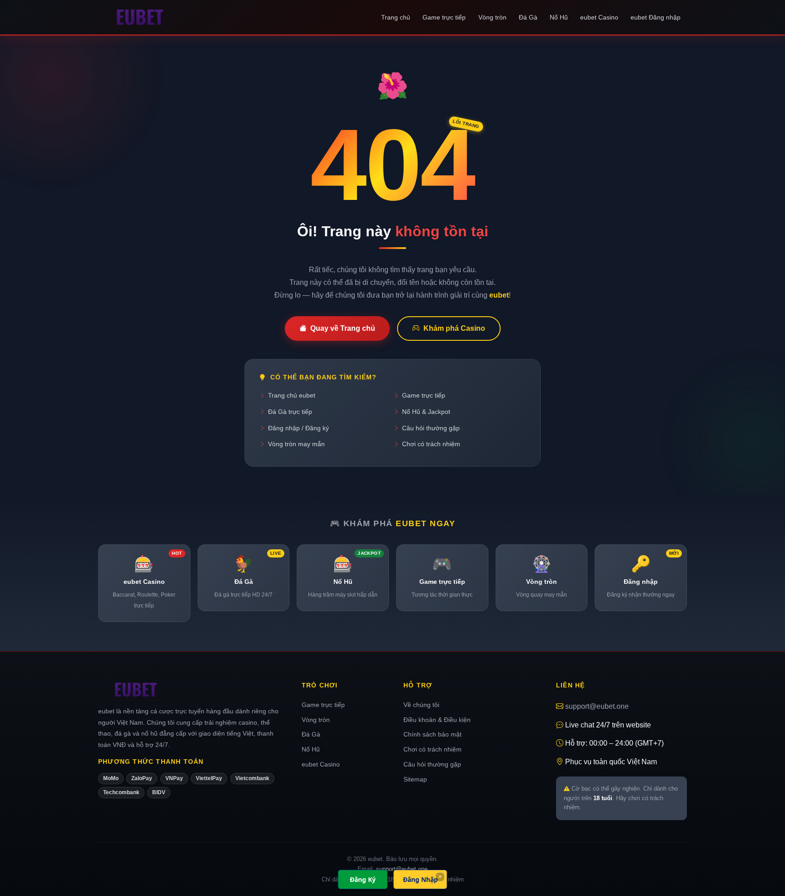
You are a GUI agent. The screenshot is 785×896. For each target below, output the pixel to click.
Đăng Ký (363, 879)
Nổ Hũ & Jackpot (426, 411)
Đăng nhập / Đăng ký (298, 428)
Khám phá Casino (454, 328)
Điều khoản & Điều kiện (437, 719)
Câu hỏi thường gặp (431, 428)
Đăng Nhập (420, 879)
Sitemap (415, 779)
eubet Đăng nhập (656, 17)
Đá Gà (528, 17)
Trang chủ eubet (291, 395)
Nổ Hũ (559, 17)
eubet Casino (599, 17)
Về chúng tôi (421, 704)
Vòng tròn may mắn (296, 444)
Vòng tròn (492, 17)
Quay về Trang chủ (342, 328)
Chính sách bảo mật (432, 734)
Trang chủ (395, 17)
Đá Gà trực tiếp (290, 411)
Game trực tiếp (444, 17)
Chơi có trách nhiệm (431, 444)
